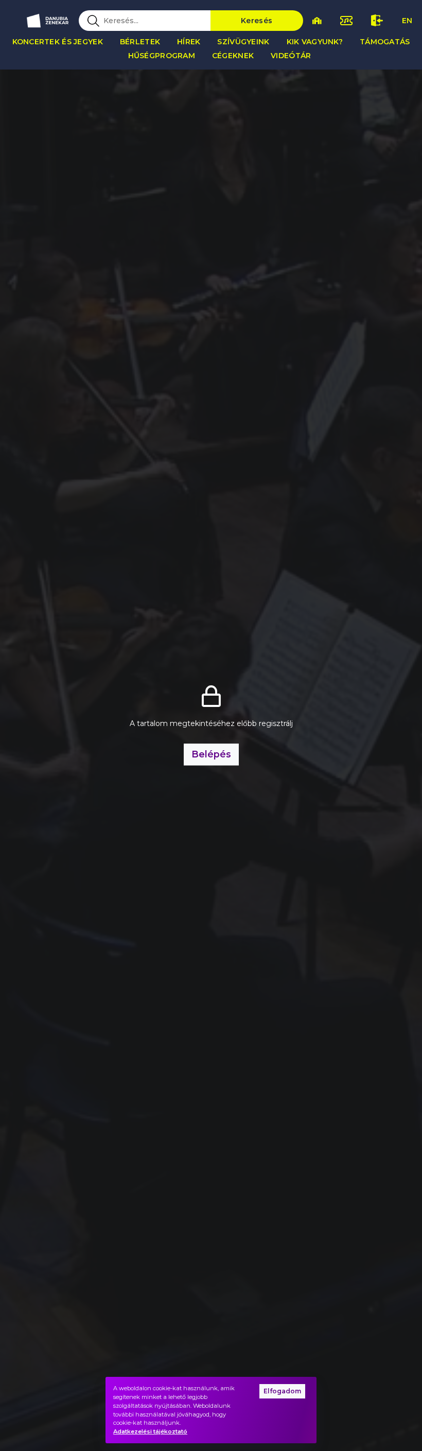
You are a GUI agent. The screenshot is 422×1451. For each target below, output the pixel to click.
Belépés (211, 754)
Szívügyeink (243, 41)
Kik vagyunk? (315, 41)
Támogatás (385, 41)
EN (407, 20)
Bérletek (140, 41)
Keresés (256, 20)
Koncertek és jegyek (57, 41)
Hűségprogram (161, 55)
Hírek (188, 41)
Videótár (291, 55)
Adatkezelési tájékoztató (150, 1431)
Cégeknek (233, 55)
